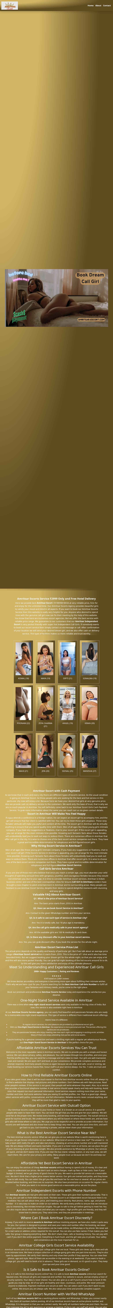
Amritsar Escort (45, 602)
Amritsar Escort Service (69, 865)
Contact (107, 5)
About (98, 5)
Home (91, 5)
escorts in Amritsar (43, 1222)
